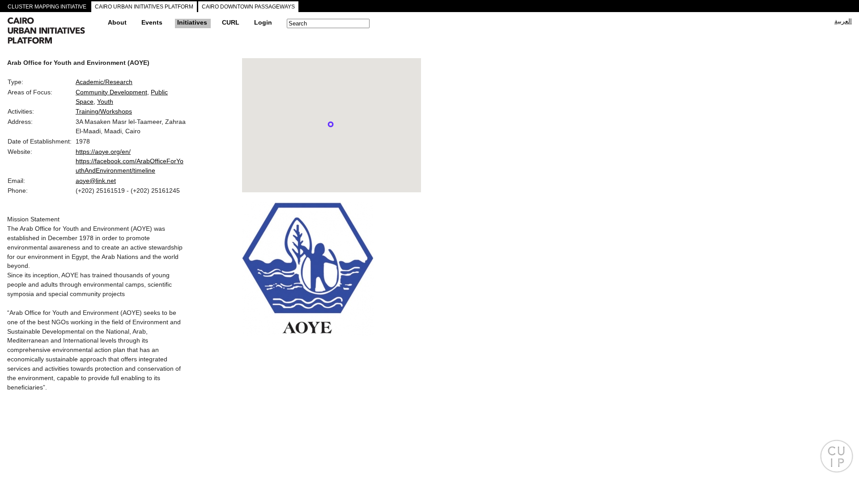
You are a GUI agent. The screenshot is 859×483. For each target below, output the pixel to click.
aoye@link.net (96, 180)
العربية (843, 21)
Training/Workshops (104, 111)
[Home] (54, 32)
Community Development (111, 92)
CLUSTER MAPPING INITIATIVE (47, 7)
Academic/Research (104, 81)
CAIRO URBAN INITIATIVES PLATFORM (144, 7)
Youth (105, 101)
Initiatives (192, 22)
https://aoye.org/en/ (103, 151)
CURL (230, 22)
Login (263, 22)
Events (151, 22)
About (117, 22)
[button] (330, 124)
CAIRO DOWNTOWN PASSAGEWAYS (248, 7)
